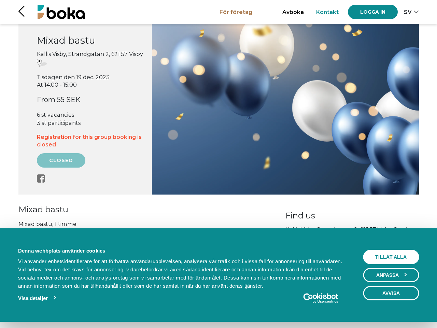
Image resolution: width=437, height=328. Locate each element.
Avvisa (391, 293)
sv (408, 12)
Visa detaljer (33, 298)
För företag (236, 12)
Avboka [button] (293, 12)
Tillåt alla (391, 257)
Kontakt (327, 12)
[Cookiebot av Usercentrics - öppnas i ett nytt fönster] (321, 298)
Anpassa (387, 275)
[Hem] (61, 12)
